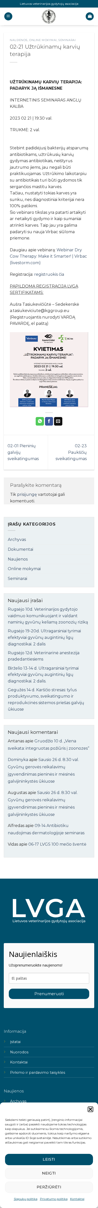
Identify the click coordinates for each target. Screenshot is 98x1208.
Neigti (49, 1173)
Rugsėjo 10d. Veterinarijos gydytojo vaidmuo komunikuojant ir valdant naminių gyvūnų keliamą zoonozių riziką (48, 616)
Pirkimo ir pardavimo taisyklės (37, 1072)
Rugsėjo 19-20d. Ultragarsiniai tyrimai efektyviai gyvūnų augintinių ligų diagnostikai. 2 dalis (44, 637)
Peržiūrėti (49, 1187)
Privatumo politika (54, 1199)
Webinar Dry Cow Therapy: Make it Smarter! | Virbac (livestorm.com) (48, 256)
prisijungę (27, 494)
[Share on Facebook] (49, 421)
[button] (90, 1109)
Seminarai (67, 40)
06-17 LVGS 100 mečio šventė (57, 844)
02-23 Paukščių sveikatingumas (71, 452)
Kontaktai (77, 1199)
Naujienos (19, 40)
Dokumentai (20, 549)
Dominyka (18, 759)
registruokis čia (49, 274)
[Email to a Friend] (58, 421)
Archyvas (17, 539)
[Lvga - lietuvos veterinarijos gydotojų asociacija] (49, 16)
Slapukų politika (25, 1199)
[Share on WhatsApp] (40, 421)
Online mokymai (43, 40)
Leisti (49, 1159)
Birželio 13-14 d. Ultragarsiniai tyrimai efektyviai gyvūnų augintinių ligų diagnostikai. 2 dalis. (43, 674)
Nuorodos (19, 1052)
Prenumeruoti (49, 993)
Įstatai (15, 1042)
